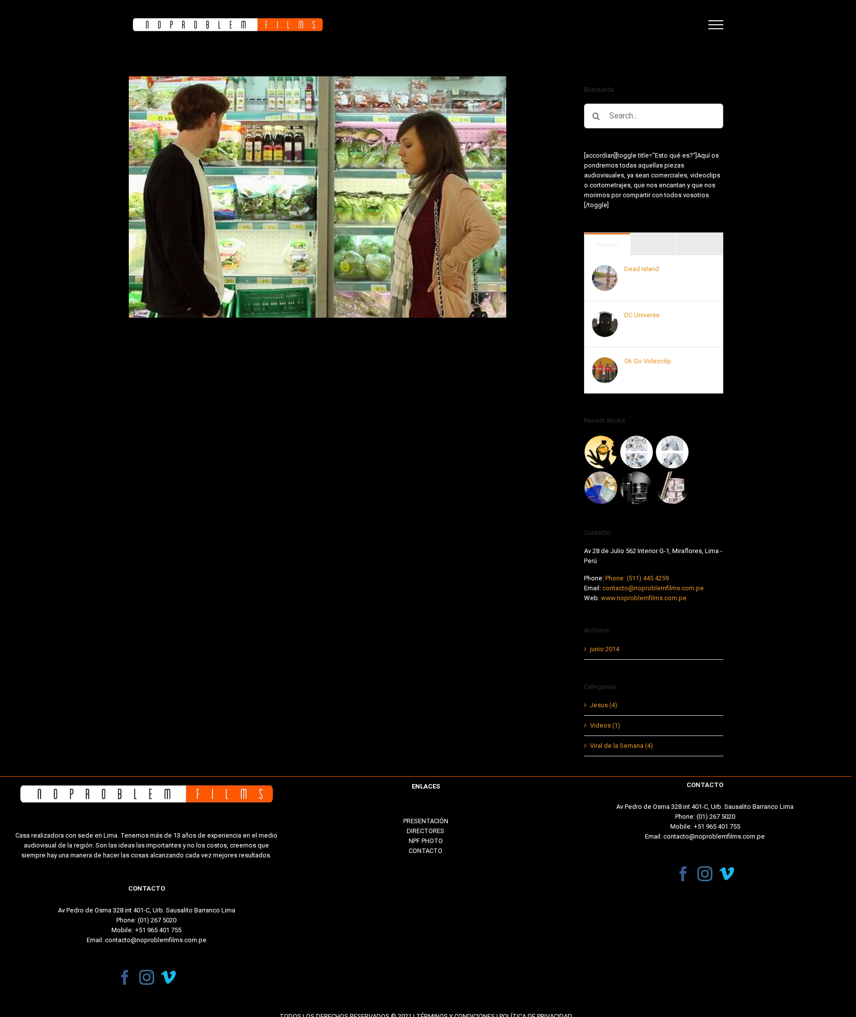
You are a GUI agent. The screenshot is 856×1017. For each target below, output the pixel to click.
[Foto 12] (637, 488)
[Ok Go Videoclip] (605, 362)
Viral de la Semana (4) (621, 745)
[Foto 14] (672, 452)
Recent (653, 244)
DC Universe (642, 315)
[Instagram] (146, 977)
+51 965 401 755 (158, 930)
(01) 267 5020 (157, 920)
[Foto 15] (637, 452)
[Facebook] (124, 977)
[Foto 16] (601, 452)
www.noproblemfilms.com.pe (644, 598)
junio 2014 (604, 649)
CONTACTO (425, 850)
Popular (607, 244)
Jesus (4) (603, 705)
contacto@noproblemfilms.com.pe (653, 588)
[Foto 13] (601, 488)
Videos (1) (605, 725)
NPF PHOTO (426, 841)
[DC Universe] (605, 316)
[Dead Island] (605, 270)
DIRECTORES (425, 831)
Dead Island (641, 269)
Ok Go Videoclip (647, 361)
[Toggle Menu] (715, 24)
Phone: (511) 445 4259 (637, 578)
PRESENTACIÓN (425, 821)
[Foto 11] (672, 488)
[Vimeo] (168, 977)
